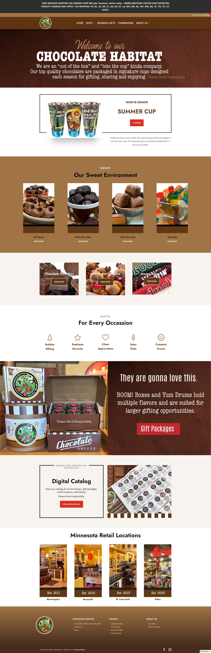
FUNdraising (125, 23)
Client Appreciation (105, 347)
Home (80, 23)
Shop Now (59, 282)
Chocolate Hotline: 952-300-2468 (87, 624)
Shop (89, 23)
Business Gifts (106, 23)
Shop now (39, 241)
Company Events (161, 347)
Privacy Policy (79, 649)
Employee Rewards (78, 347)
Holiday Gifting (49, 347)
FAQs (76, 630)
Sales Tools (133, 347)
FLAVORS (137, 123)
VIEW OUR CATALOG (71, 504)
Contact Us (78, 627)
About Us (142, 23)
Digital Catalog (117, 624)
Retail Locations (154, 627)
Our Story (152, 624)
